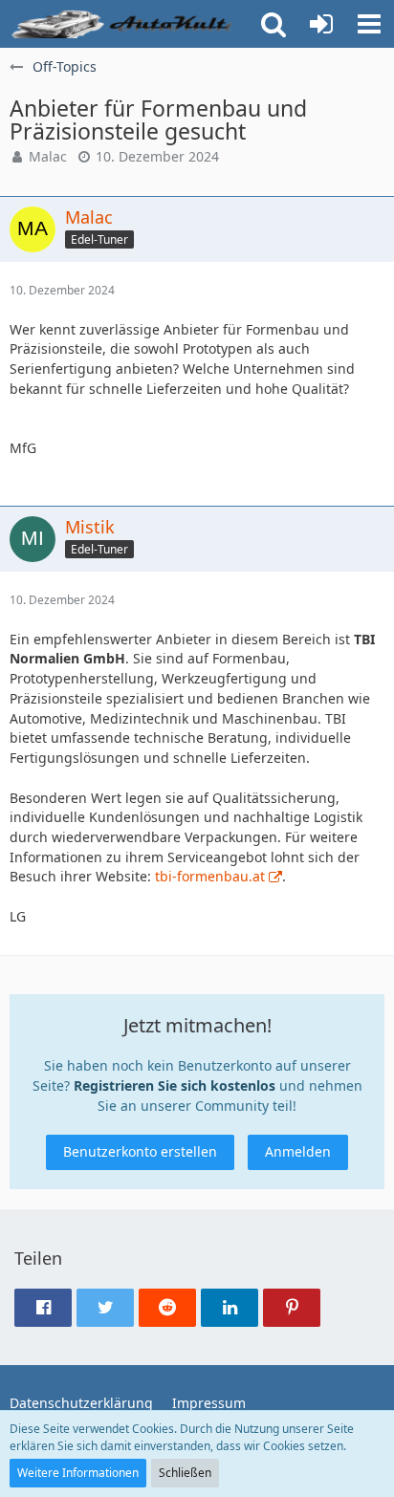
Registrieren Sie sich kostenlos (174, 1085)
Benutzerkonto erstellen (140, 1151)
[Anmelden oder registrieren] (321, 24)
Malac (48, 156)
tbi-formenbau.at (210, 876)
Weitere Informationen (78, 1472)
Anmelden (298, 1151)
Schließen (185, 1472)
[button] (369, 24)
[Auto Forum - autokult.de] (124, 24)
